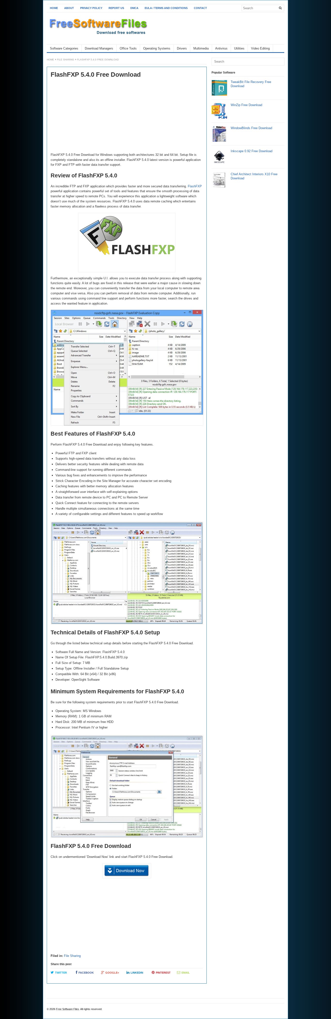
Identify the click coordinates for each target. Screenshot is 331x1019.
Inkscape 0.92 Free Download (251, 151)
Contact (200, 8)
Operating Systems (156, 48)
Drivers (182, 48)
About (69, 8)
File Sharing (65, 59)
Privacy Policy (91, 8)
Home (54, 8)
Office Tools (128, 48)
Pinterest (163, 972)
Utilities (239, 48)
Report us (116, 8)
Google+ (112, 972)
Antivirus (221, 48)
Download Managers (99, 48)
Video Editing (260, 48)
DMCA (134, 8)
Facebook (86, 972)
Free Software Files (67, 1009)
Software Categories (64, 48)
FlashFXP (195, 186)
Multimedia (201, 48)
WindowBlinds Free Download (251, 128)
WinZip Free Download (246, 105)
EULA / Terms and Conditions (166, 8)
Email (185, 972)
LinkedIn (137, 972)
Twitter (61, 972)
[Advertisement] (127, 116)
